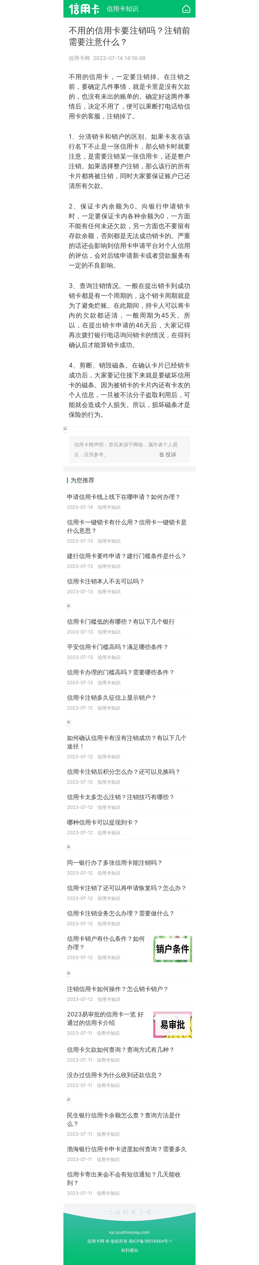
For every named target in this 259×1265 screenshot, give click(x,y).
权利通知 (129, 1250)
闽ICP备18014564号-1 (150, 1241)
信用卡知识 (122, 8)
